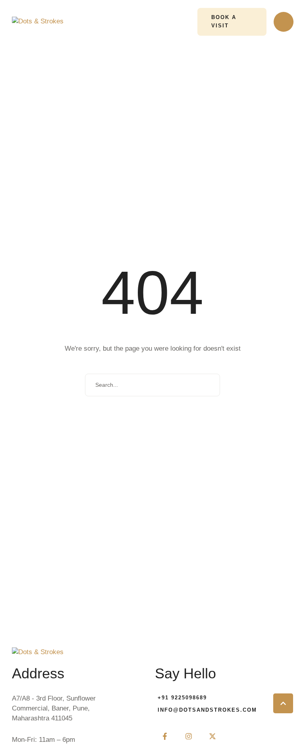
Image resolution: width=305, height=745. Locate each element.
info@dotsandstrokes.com (207, 710)
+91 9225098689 (182, 698)
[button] (231, 22)
